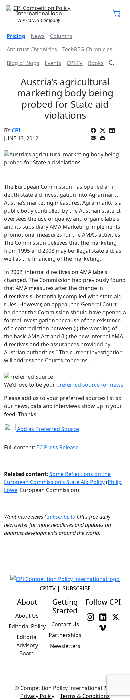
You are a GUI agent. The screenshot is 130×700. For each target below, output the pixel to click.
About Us (27, 615)
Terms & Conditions (85, 696)
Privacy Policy (37, 696)
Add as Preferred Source (47, 429)
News (38, 36)
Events (53, 63)
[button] (117, 14)
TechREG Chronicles (87, 49)
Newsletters (65, 646)
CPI (16, 130)
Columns (61, 36)
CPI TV (75, 63)
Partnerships (65, 635)
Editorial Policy (27, 626)
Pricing (16, 36)
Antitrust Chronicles (32, 49)
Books (96, 63)
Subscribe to (61, 516)
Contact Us (65, 624)
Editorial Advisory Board (27, 645)
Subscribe (77, 588)
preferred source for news (89, 384)
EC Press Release (57, 447)
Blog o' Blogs (23, 63)
